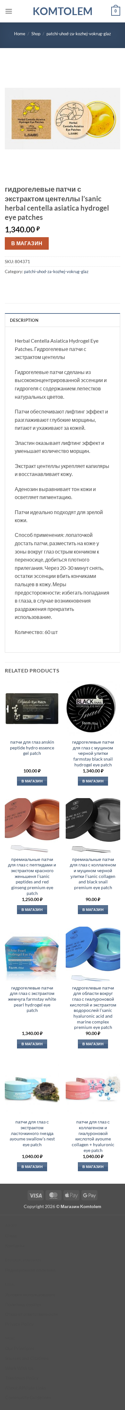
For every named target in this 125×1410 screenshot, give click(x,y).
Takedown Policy (21, 1378)
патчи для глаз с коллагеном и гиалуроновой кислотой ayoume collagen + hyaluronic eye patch (93, 1136)
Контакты (14, 1245)
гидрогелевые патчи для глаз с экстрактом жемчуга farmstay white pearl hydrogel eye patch (32, 999)
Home (19, 33)
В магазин (27, 243)
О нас (11, 1235)
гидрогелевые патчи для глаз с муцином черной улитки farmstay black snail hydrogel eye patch (93, 753)
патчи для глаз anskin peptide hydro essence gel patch (32, 747)
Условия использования (30, 1294)
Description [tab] (24, 320)
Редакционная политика (30, 1269)
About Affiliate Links (25, 1387)
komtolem (63, 11)
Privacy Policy (19, 1324)
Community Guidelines (28, 1397)
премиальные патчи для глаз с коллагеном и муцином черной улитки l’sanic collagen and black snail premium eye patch (93, 873)
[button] (9, 11)
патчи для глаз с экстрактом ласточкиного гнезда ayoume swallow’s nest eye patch (32, 1133)
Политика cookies (23, 1304)
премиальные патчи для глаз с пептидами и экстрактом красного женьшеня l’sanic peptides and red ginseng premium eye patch (32, 876)
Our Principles (19, 1348)
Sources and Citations (26, 1358)
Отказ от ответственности (31, 1314)
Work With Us (19, 1368)
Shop (35, 33)
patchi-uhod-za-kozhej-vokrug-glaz (78, 33)
